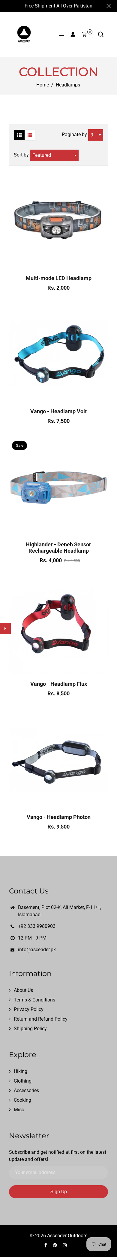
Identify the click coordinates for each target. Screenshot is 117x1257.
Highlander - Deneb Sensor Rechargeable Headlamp (58, 547)
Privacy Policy (29, 1009)
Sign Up (58, 1191)
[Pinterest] (55, 1245)
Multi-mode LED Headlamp (59, 278)
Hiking (20, 1071)
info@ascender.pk (37, 949)
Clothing (23, 1081)
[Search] (100, 34)
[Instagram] (65, 1245)
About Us (23, 990)
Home (42, 85)
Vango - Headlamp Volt (58, 411)
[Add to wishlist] (58, 264)
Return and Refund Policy (41, 1019)
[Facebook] (46, 1245)
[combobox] (95, 135)
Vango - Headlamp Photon (59, 817)
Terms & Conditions (34, 1000)
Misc (19, 1109)
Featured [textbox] (41, 155)
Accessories (26, 1090)
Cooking (22, 1100)
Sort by (22, 155)
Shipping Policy (30, 1028)
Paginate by (74, 134)
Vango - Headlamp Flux (58, 684)
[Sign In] (73, 34)
